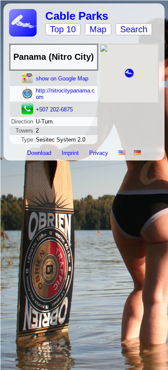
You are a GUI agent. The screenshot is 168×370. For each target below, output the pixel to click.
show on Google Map (62, 78)
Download (40, 153)
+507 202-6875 (54, 109)
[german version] (137, 153)
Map (98, 29)
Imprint (71, 153)
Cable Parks (76, 15)
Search (133, 29)
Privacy (99, 153)
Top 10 (63, 29)
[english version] (121, 153)
